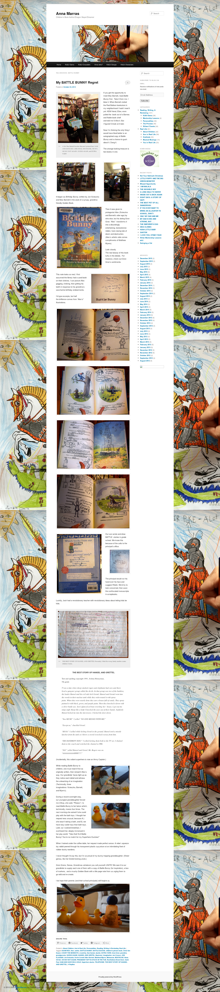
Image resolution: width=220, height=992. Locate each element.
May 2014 (143, 304)
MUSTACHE (119, 957)
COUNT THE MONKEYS (70, 953)
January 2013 (145, 347)
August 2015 (145, 264)
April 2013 (144, 339)
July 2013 (143, 331)
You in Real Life (149, 142)
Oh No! (58, 960)
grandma (123, 953)
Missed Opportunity (148, 184)
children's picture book (114, 950)
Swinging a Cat (146, 243)
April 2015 (144, 274)
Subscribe (144, 101)
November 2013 (146, 320)
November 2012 (146, 352)
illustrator (98, 955)
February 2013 (145, 344)
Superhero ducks (88, 962)
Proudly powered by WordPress (110, 977)
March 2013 (144, 342)
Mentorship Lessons (151, 118)
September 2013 (146, 326)
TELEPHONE (99, 962)
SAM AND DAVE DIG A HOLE (70, 962)
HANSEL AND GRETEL (86, 955)
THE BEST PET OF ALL (149, 202)
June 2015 (144, 269)
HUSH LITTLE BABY (148, 229)
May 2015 (143, 272)
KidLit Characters (127, 64)
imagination (107, 955)
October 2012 (145, 355)
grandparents (61, 955)
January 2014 (145, 315)
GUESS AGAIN (72, 955)
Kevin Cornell (79, 957)
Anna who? (98, 64)
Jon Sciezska (69, 957)
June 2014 (144, 301)
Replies (71, 964)
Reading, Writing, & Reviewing (108, 948)
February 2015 (145, 280)
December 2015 (146, 258)
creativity (82, 953)
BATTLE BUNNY (86, 950)
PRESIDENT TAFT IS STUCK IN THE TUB (91, 960)
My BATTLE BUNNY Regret (77, 82)
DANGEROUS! (145, 205)
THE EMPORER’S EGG (149, 224)
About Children (68, 948)
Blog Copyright (64, 987)
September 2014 (146, 293)
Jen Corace (116, 955)
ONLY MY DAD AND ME (149, 216)
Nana (126, 957)
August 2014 (145, 296)
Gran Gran (116, 953)
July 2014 (143, 299)
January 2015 (145, 282)
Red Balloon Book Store (115, 960)
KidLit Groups (112, 64)
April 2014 (144, 307)
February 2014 (145, 312)
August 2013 (145, 328)
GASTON (143, 232)
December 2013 (146, 317)
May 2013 (143, 336)
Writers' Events (149, 126)
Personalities (91, 948)
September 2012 (146, 358)
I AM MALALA (145, 186)
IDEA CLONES (145, 227)
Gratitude (146, 137)
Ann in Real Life (80, 948)
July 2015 (143, 266)
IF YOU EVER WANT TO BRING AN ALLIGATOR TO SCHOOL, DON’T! (150, 211)
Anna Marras (67, 13)
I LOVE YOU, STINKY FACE (151, 235)
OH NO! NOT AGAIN (69, 960)
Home (59, 64)
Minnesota (110, 957)
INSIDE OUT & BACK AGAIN (151, 194)
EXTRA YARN (106, 953)
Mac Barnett (89, 957)
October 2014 (145, 290)
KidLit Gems (69, 64)
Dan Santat (91, 953)
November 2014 (146, 288)
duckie (98, 953)
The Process (148, 123)
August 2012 (145, 360)
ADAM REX (66, 950)
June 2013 (144, 334)
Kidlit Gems (147, 115)
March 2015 (144, 277)
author (77, 950)
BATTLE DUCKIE (99, 950)
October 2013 (145, 323)
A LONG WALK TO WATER (150, 192)
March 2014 (144, 309)
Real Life (122, 948)
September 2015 (146, 261)
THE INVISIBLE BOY (148, 189)
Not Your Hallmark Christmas (151, 176)
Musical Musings (149, 139)
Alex (72, 950)
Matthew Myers (100, 957)
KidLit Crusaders (84, 64)
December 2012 (146, 350)
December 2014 (146, 285)
